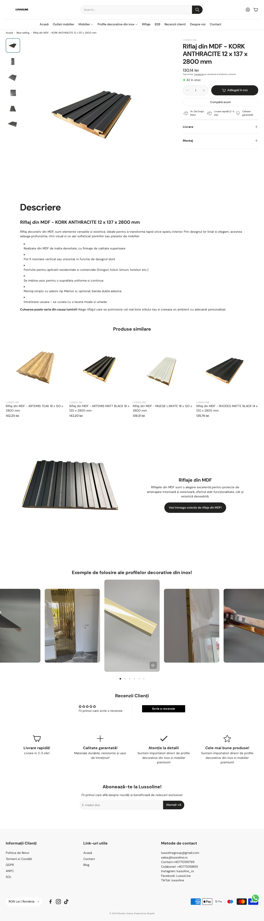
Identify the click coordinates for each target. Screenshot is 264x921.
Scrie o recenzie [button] (163, 709)
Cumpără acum (220, 102)
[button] (142, 10)
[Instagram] (58, 901)
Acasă (9, 32)
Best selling (23, 32)
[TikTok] (66, 901)
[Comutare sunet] (153, 665)
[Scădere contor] (187, 90)
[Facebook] (50, 901)
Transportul (199, 74)
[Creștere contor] (204, 90)
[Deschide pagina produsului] (37, 368)
